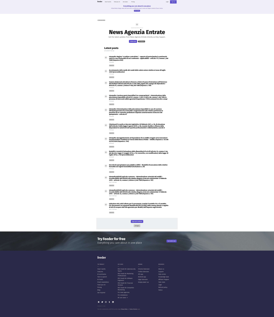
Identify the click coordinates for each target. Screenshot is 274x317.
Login (167, 1)
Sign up (173, 1)
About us (161, 269)
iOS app (140, 274)
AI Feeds (100, 279)
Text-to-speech (102, 277)
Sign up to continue (137, 221)
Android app (142, 277)
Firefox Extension (143, 271)
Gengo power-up (143, 282)
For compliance (123, 295)
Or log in (137, 225)
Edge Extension (143, 279)
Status (160, 290)
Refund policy (162, 287)
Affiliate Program (163, 279)
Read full (112, 65)
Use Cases (125, 1)
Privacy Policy (124, 309)
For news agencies (123, 292)
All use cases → (123, 297)
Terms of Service (133, 309)
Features (100, 271)
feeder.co (99, 1)
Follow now (133, 41)
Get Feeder (137, 10)
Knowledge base (163, 277)
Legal (160, 285)
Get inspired (101, 292)
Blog (98, 290)
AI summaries (101, 274)
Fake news (161, 282)
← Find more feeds (101, 20)
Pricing (133, 1)
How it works (108, 1)
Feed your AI (117, 1)
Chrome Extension (144, 269)
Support (161, 271)
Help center (162, 274)
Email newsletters (103, 282)
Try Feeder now (171, 241)
